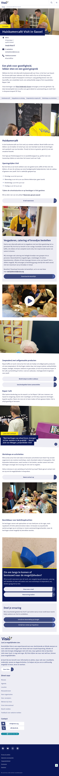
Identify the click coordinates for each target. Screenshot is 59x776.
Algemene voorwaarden (7, 758)
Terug (3, 7)
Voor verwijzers (6, 698)
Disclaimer (4, 764)
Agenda (3, 683)
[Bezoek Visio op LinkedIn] (17, 748)
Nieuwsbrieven (6, 691)
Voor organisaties (7, 694)
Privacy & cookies (5, 754)
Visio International (7, 705)
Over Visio (6, 669)
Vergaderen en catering (18, 98)
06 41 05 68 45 (9, 58)
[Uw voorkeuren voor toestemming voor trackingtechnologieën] (56, 765)
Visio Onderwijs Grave (23, 86)
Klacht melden (6, 709)
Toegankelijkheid (5, 761)
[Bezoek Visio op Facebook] (3, 748)
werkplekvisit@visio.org (12, 52)
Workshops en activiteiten (49, 98)
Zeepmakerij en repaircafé (33, 98)
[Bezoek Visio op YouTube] (7, 748)
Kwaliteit (3, 767)
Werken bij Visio (6, 702)
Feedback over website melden (11, 713)
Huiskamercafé (6, 98)
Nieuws (3, 680)
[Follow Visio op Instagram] (12, 748)
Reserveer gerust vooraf (31, 195)
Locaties (4, 687)
